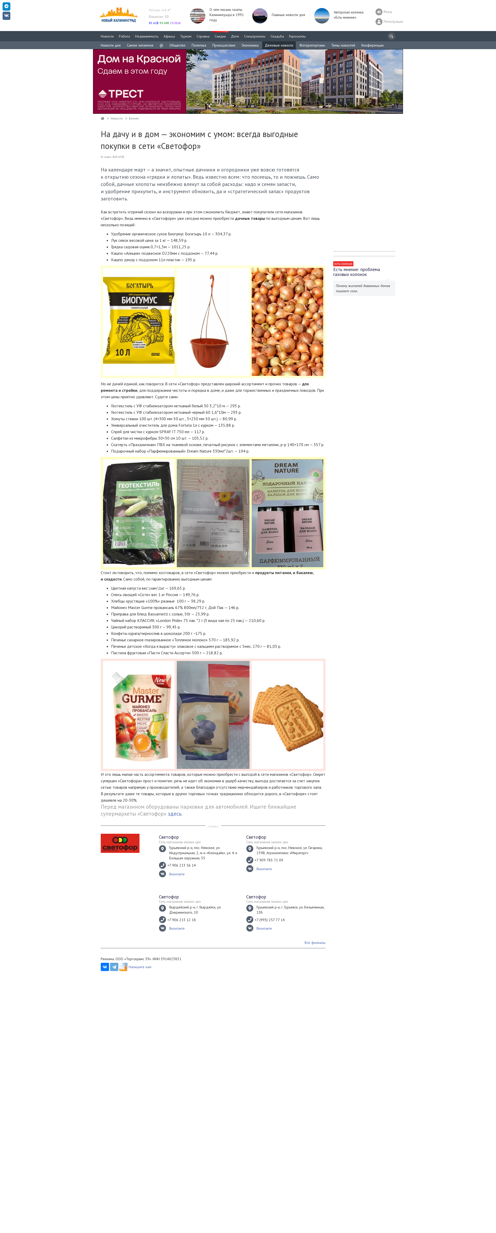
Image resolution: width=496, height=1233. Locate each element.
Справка (203, 36)
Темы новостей (343, 45)
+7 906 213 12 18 (181, 920)
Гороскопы (297, 36)
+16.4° (160, 10)
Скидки (220, 36)
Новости (107, 36)
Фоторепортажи (312, 45)
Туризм (185, 36)
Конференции (372, 45)
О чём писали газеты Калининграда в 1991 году (227, 14)
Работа (124, 36)
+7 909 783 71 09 (269, 860)
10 (159, 16)
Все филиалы (315, 942)
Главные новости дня (288, 14)
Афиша (169, 36)
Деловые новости (279, 45)
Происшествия (223, 45)
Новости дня (111, 45)
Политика (199, 45)
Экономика (250, 45)
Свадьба (277, 36)
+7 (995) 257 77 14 (270, 920)
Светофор (169, 837)
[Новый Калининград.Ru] (102, 118)
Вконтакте (177, 874)
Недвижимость (146, 36)
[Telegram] (114, 967)
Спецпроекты (254, 36)
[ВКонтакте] (105, 967)
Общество (177, 45)
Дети (235, 36)
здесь (174, 813)
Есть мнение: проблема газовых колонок (356, 271)
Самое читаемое (140, 45)
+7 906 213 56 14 (181, 865)
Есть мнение (343, 264)
